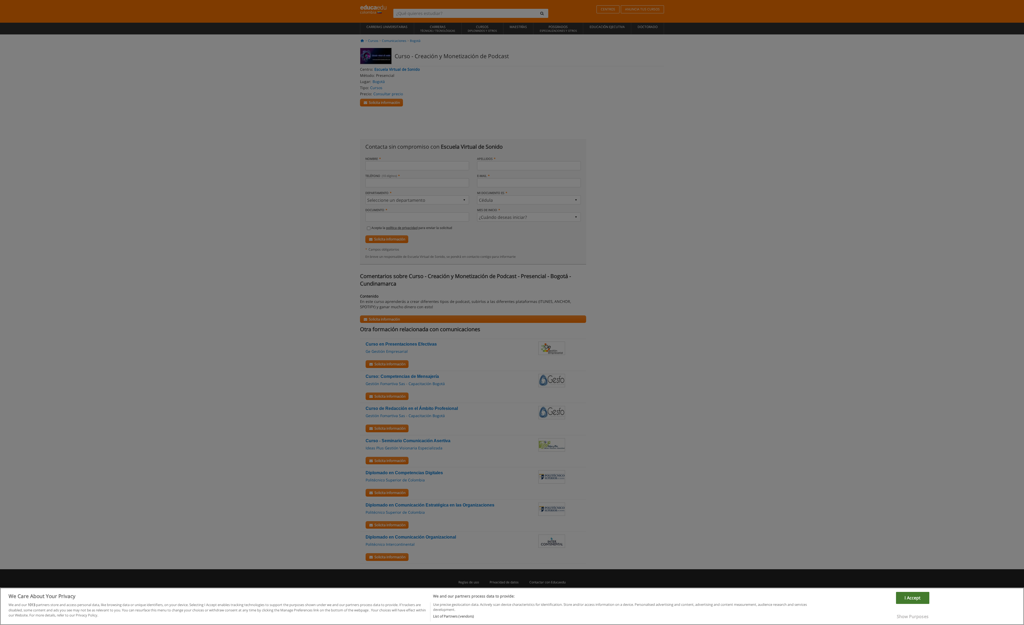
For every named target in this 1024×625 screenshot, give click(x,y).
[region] (512, 606)
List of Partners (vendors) (453, 616)
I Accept (913, 598)
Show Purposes (913, 616)
